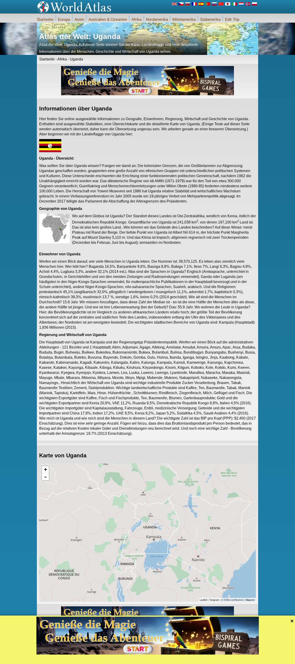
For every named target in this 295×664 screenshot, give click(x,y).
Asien (79, 19)
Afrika (136, 19)
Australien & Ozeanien (107, 19)
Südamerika (210, 19)
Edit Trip (232, 19)
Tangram (214, 599)
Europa (64, 19)
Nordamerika (157, 19)
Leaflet (203, 599)
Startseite (45, 19)
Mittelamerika (184, 19)
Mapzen (250, 599)
